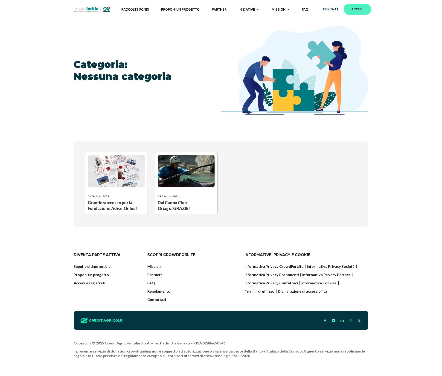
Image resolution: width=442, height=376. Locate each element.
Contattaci (156, 299)
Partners (155, 274)
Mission (154, 266)
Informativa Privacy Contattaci (271, 283)
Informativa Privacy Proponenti (271, 274)
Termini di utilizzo (259, 291)
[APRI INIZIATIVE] (257, 9)
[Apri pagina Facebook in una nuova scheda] (325, 320)
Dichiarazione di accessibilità (302, 291)
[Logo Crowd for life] (92, 9)
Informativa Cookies (319, 283)
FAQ (151, 283)
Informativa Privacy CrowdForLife (273, 266)
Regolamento (158, 291)
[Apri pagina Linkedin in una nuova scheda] (342, 320)
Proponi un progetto (91, 274)
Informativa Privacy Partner (326, 274)
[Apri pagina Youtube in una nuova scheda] (333, 320)
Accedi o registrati (89, 283)
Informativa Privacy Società (331, 266)
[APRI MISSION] (288, 9)
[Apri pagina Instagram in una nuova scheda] (350, 320)
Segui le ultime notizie (92, 266)
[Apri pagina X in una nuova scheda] (359, 320)
